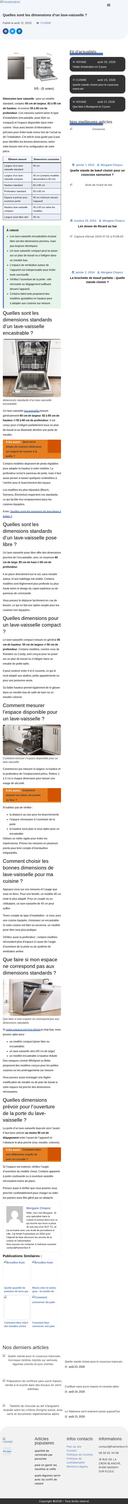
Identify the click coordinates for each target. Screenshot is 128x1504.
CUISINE (45, 23)
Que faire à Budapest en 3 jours (91, 106)
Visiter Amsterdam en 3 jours (89, 66)
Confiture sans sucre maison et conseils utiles (92, 1386)
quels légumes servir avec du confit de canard (47, 1479)
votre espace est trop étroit (23, 1029)
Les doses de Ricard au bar (97, 226)
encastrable (32, 410)
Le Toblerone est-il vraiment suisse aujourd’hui (92, 1411)
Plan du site (74, 1446)
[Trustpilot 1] (7, 1451)
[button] (109, 5)
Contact (72, 1450)
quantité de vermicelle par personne (43, 1454)
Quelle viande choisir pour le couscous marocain (93, 1361)
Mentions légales (77, 1466)
